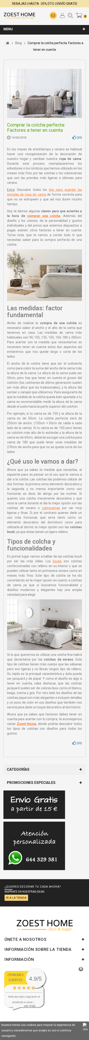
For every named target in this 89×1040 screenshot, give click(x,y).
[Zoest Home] (19, 15)
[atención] (34, 830)
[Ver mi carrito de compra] (79, 15)
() (79, 137)
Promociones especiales (31, 782)
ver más (30, 1006)
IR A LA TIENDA (16, 897)
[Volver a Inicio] (7, 43)
